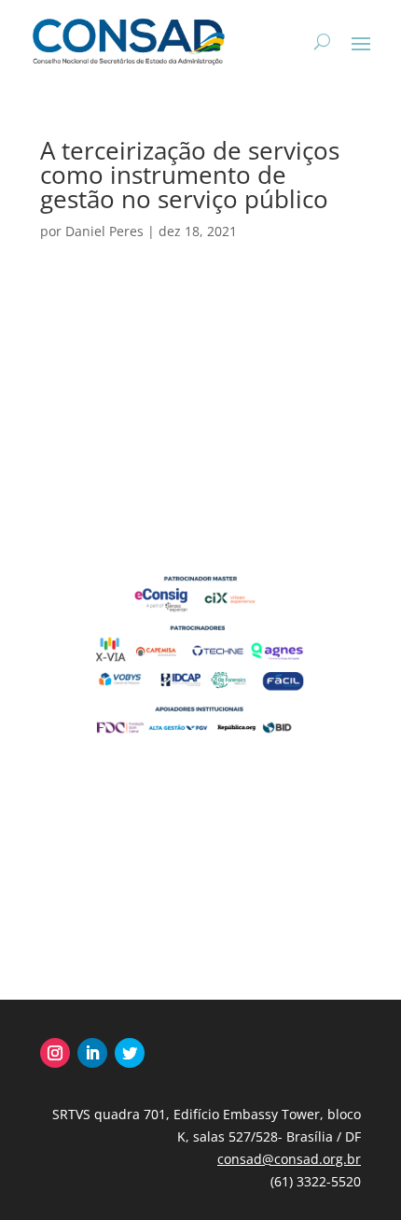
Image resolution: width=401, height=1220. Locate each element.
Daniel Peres (104, 231)
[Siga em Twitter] (130, 1053)
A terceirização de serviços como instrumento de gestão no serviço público (189, 174)
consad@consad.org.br (289, 1159)
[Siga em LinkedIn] (92, 1053)
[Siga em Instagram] (55, 1053)
